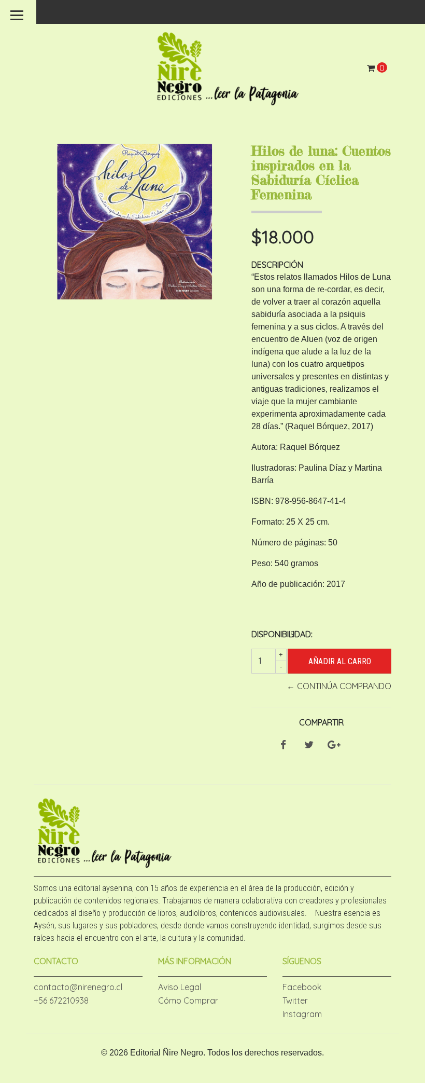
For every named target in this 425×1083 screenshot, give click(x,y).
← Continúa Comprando (339, 686)
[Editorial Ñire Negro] (228, 67)
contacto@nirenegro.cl (78, 987)
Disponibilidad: (266, 634)
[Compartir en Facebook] (283, 745)
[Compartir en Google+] (334, 745)
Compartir (321, 722)
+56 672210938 (61, 1000)
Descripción (277, 264)
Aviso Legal (179, 987)
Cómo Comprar (188, 1000)
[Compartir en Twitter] (309, 745)
